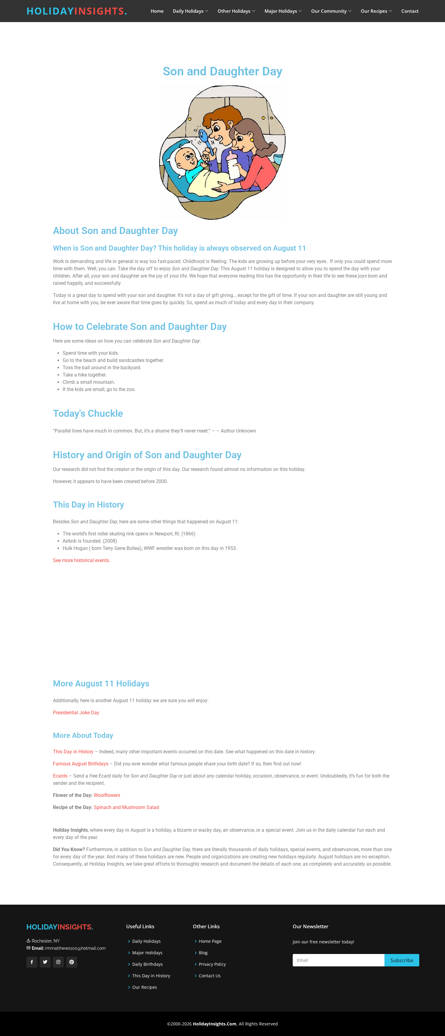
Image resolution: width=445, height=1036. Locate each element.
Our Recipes (144, 987)
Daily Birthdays (147, 964)
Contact (410, 11)
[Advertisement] (237, 37)
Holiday (77, 10)
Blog (203, 953)
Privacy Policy (212, 964)
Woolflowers (106, 795)
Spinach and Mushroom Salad (126, 807)
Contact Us (210, 976)
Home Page (210, 941)
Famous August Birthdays (80, 764)
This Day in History (73, 752)
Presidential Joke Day (76, 712)
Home (157, 11)
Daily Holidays (146, 941)
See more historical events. (81, 560)
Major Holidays (147, 953)
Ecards (60, 776)
